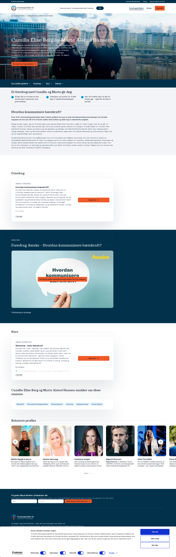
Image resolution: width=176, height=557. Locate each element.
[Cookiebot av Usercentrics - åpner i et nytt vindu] (17, 553)
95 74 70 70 (161, 1)
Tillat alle (155, 532)
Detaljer (112, 553)
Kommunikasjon (57, 404)
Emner (149, 8)
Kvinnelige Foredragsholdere (37, 404)
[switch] (63, 553)
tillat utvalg (155, 538)
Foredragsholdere (136, 8)
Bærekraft (20, 404)
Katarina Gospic (82, 459)
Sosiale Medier (97, 404)
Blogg (145, 1)
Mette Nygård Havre (21, 459)
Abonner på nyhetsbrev (133, 1)
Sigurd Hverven (113, 459)
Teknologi (69, 404)
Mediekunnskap (82, 404)
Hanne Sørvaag (50, 459)
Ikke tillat (155, 545)
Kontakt (160, 8)
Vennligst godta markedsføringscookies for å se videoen (62, 279)
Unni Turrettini (145, 459)
